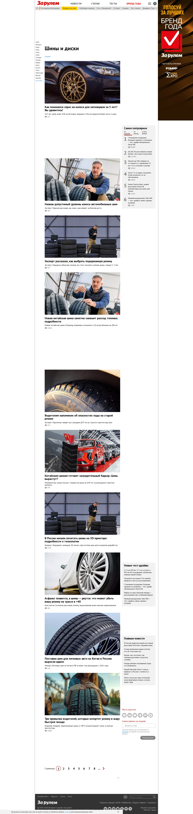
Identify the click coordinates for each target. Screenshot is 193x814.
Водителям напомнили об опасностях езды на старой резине (79, 417)
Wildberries (126, 802)
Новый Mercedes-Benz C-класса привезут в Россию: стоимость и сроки (136, 671)
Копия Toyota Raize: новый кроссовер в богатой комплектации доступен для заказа (139, 187)
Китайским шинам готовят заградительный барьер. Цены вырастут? (81, 477)
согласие (125, 732)
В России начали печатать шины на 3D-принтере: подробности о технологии (76, 539)
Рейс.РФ (147, 810)
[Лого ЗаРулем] (48, 3)
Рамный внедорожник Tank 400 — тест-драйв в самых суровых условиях (140, 200)
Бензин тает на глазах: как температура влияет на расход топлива (136, 657)
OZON (117, 802)
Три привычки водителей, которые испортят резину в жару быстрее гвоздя (82, 720)
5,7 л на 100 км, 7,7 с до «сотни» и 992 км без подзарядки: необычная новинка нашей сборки (137, 572)
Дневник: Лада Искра (152, 8)
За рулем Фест (43, 796)
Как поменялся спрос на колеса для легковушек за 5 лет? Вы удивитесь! (81, 108)
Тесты (113, 3)
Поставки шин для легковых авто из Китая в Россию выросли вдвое (78, 660)
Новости (76, 3)
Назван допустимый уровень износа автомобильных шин (81, 204)
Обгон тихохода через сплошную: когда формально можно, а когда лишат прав (137, 680)
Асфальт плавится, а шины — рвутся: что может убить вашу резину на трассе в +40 (79, 599)
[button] (118, 812)
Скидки (125, 8)
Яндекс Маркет (139, 802)
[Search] (154, 797)
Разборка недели (86, 8)
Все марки (39, 81)
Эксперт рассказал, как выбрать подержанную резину (78, 261)
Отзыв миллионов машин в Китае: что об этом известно (137, 650)
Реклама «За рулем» (148, 808)
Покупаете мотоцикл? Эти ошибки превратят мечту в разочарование (137, 579)
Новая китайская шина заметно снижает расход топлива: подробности (81, 319)
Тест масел (135, 8)
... (99, 768)
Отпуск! (116, 8)
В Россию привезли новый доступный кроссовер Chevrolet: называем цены (138, 644)
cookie (66, 812)
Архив (154, 810)
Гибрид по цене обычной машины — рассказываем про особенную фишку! (138, 594)
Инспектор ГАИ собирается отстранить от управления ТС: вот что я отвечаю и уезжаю (139, 163)
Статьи (95, 3)
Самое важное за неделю (134, 721)
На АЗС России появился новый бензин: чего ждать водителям (140, 153)
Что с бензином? (104, 8)
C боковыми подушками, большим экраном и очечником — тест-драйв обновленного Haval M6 (140, 141)
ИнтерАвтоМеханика (50, 8)
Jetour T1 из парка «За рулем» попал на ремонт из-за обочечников (139, 174)
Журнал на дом (69, 8)
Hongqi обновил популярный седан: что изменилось (137, 664)
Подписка (152, 802)
